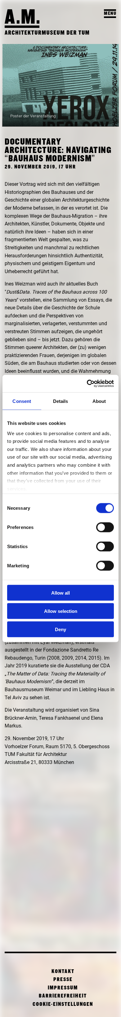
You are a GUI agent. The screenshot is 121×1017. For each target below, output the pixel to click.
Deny (60, 629)
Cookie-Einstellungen (63, 1004)
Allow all (60, 593)
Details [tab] (60, 401)
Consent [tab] (21, 401)
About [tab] (99, 401)
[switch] (105, 527)
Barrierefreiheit (63, 996)
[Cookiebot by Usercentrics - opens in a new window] (87, 384)
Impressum (63, 988)
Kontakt (63, 971)
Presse (63, 979)
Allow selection (60, 610)
